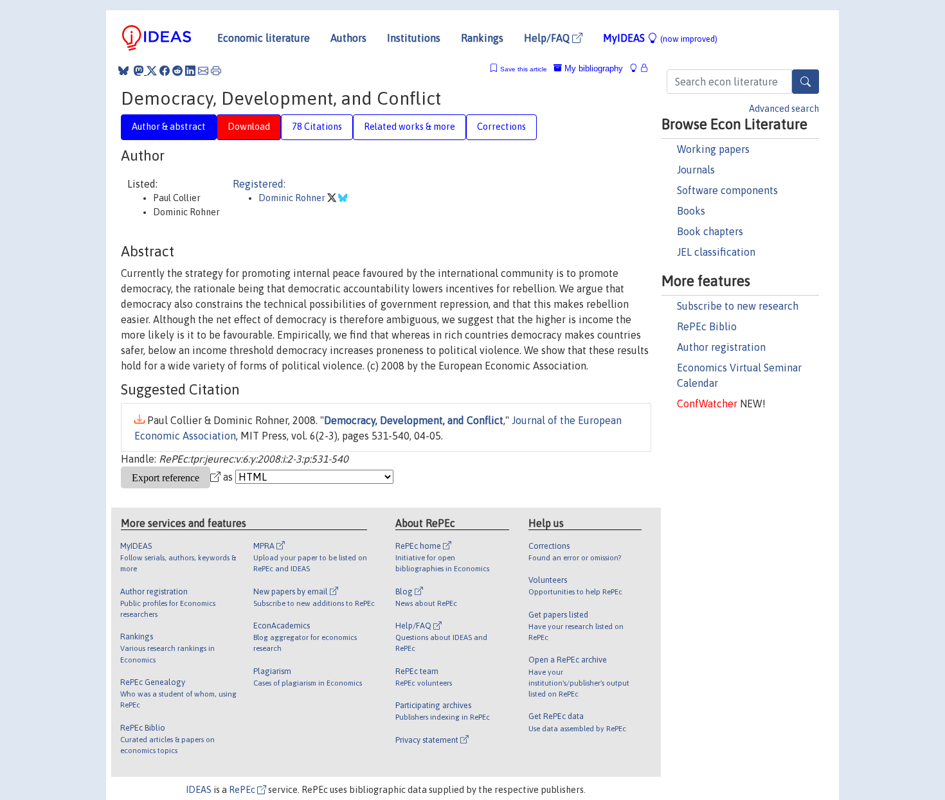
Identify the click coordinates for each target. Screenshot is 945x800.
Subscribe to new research (737, 306)
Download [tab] (249, 126)
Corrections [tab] (501, 126)
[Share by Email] (203, 70)
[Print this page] (216, 70)
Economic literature (263, 38)
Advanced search (784, 108)
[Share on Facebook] (164, 70)
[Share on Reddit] (177, 70)
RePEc (243, 790)
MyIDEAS (660, 38)
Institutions (413, 38)
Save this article (523, 69)
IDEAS (199, 790)
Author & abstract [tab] (169, 126)
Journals (696, 169)
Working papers (713, 149)
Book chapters (710, 231)
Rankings (482, 38)
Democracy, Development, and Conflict (413, 420)
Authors (348, 38)
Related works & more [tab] (409, 126)
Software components (727, 190)
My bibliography (592, 68)
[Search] (805, 81)
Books (691, 211)
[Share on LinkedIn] (190, 70)
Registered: (259, 184)
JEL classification (716, 252)
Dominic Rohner (292, 198)
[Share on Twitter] (152, 70)
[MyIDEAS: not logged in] (637, 68)
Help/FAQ (548, 38)
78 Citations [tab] (317, 126)
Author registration (721, 347)
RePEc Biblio (707, 326)
